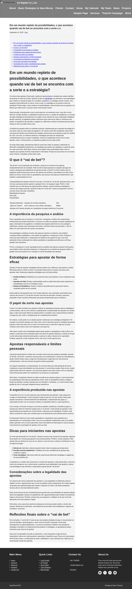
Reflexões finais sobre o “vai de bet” (25, 66)
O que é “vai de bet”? (20, 47)
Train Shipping (46, 567)
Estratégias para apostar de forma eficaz (27, 52)
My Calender (92, 8)
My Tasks (106, 8)
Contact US (15, 570)
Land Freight (45, 560)
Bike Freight (45, 570)
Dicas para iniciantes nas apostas (25, 61)
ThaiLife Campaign (112, 13)
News (117, 8)
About (12, 8)
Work (128, 13)
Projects (126, 8)
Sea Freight (45, 565)
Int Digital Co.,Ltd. (27, 2)
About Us (14, 565)
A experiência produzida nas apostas (26, 59)
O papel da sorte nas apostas (23, 54)
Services (95, 13)
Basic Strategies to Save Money (35, 8)
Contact (69, 8)
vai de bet (48, 98)
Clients (59, 8)
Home (79, 8)
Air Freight (44, 563)
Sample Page (81, 13)
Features (14, 567)
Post (26, 32)
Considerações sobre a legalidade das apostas (29, 64)
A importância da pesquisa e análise (25, 50)
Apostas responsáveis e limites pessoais (27, 57)
